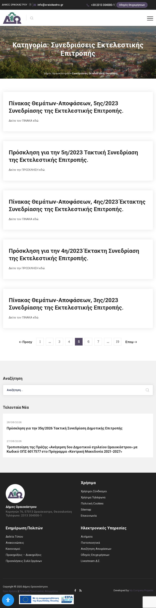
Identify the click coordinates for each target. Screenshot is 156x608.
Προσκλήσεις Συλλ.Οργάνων (24, 561)
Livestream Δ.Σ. (90, 561)
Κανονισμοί (13, 549)
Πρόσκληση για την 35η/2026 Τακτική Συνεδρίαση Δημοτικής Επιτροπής (65, 428)
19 (117, 342)
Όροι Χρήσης (10, 591)
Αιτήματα (86, 536)
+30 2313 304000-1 (103, 4)
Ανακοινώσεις (15, 542)
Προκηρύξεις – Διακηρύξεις (23, 555)
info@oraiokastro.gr (50, 4)
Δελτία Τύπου (14, 536)
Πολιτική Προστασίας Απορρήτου (38, 591)
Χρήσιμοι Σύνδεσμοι (94, 491)
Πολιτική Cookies (92, 503)
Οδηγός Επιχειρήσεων (132, 4)
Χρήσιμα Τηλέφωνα (93, 497)
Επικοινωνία (89, 515)
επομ (129, 342)
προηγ (27, 342)
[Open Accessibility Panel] (8, 600)
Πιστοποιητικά (90, 542)
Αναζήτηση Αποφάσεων (96, 549)
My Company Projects (141, 590)
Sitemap (86, 509)
